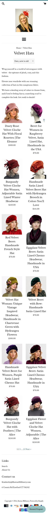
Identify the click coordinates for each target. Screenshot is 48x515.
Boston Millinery (23, 501)
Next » (28, 449)
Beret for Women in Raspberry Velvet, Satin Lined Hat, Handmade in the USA (36, 137)
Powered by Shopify (36, 501)
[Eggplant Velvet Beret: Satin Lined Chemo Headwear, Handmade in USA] (36, 229)
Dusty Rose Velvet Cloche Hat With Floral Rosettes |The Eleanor (12, 133)
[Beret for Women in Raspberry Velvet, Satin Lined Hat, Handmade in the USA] (36, 113)
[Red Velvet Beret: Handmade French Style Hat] (12, 224)
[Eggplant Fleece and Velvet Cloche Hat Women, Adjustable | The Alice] (36, 406)
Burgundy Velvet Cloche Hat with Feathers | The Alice (12, 427)
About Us (6, 469)
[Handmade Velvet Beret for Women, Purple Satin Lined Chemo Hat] (12, 354)
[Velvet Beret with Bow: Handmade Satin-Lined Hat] (36, 286)
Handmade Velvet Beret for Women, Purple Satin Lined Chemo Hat (12, 375)
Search (5, 466)
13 (24, 449)
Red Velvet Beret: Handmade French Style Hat (12, 245)
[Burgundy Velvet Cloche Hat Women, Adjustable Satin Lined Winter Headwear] (12, 168)
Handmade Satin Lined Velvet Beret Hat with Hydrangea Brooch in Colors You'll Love (36, 193)
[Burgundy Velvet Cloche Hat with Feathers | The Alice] (12, 406)
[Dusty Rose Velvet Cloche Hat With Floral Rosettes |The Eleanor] (12, 113)
